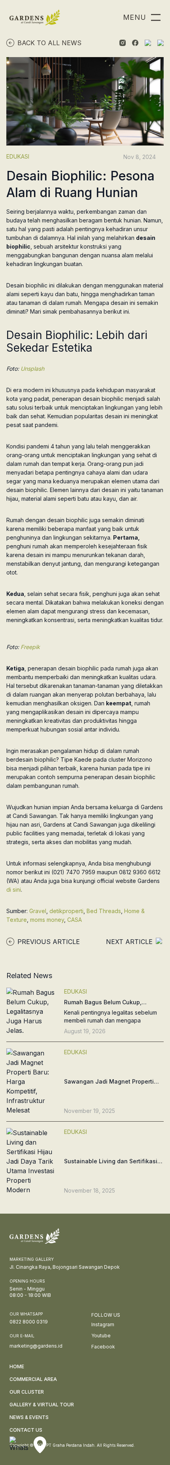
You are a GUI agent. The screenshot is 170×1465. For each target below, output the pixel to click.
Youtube (101, 1336)
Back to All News (49, 43)
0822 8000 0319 (28, 1322)
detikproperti (66, 911)
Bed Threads (104, 911)
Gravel (37, 911)
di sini (13, 889)
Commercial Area (33, 1379)
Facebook (103, 1347)
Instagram (102, 1324)
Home (16, 1366)
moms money (47, 919)
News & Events (29, 1417)
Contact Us (25, 1430)
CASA (74, 919)
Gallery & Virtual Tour (41, 1405)
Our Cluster (26, 1392)
